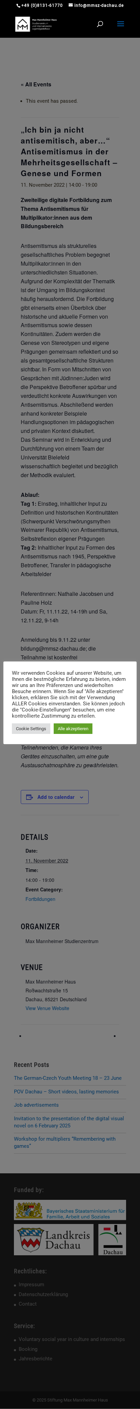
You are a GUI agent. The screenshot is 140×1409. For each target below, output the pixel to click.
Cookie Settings (31, 728)
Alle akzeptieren (73, 728)
